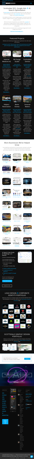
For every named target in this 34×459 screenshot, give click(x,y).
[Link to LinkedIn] (28, 458)
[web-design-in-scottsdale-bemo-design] (17, 181)
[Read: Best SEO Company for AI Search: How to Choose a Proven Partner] (18, 415)
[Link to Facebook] (27, 458)
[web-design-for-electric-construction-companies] (6, 240)
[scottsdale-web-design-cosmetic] (17, 216)
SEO (14, 13)
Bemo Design (7, 12)
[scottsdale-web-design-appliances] (6, 204)
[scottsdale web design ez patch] (6, 228)
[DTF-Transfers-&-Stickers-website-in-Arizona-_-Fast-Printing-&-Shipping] (17, 192)
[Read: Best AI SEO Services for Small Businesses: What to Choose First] (18, 395)
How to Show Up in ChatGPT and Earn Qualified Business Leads (22, 429)
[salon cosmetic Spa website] (17, 228)
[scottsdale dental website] (27, 54)
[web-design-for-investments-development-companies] (17, 240)
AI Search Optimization (19, 15)
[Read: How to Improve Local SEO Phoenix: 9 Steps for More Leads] (18, 442)
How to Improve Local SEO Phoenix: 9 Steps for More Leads (21, 445)
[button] (31, 456)
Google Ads (18, 13)
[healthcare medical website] (6, 192)
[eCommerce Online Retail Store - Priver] (17, 169)
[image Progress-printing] (24, 347)
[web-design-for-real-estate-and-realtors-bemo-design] (27, 169)
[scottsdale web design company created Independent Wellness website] (17, 157)
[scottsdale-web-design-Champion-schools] (27, 204)
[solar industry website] (6, 216)
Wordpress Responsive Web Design (9, 456)
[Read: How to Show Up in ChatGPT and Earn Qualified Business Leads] (18, 425)
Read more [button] (12, 404)
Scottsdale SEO (10, 8)
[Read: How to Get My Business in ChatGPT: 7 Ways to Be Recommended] (18, 434)
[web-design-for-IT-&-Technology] (27, 181)
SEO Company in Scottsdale (22, 456)
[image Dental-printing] (9, 347)
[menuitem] (31, 3)
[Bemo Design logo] (8, 3)
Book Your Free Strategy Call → (17, 31)
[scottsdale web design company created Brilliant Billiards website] (27, 192)
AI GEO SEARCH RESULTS (4, 405)
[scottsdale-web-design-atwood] (27, 216)
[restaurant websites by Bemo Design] (6, 181)
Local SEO (27, 22)
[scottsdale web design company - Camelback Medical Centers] (6, 169)
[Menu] (31, 3)
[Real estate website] (17, 99)
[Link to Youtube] (29, 458)
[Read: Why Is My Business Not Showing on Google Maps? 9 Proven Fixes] (18, 405)
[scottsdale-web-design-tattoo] (17, 204)
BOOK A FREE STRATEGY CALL (7, 0)
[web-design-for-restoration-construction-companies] (27, 240)
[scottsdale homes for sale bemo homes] (27, 228)
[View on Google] (12, 397)
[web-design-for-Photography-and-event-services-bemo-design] (27, 157)
